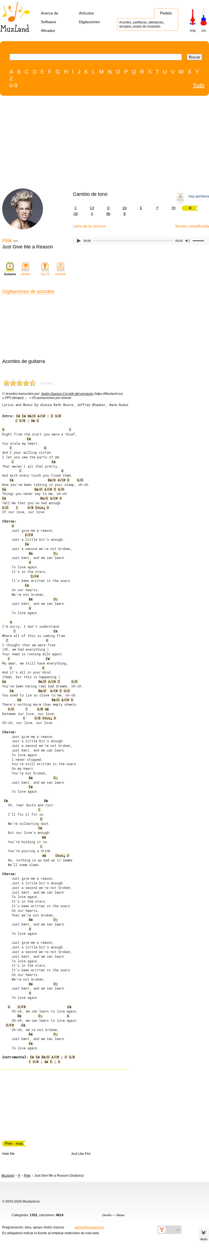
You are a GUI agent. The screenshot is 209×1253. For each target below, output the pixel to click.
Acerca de (49, 13)
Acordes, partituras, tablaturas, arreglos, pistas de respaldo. (141, 24)
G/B (58, 416)
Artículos (86, 13)
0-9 (13, 85)
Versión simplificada (192, 226)
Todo (198, 85)
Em (18, 416)
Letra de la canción (89, 226)
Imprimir (60, 274)
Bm (31, 553)
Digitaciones (89, 22)
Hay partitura (199, 196)
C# (92, 208)
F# (174, 208)
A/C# (41, 416)
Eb (125, 208)
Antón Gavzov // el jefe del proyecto (67, 394)
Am (33, 420)
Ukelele (25, 274)
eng (193, 30)
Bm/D (32, 416)
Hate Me (8, 1154)
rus (203, 30)
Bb (108, 214)
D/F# (29, 535)
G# (75, 214)
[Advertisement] (93, 143)
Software (48, 22)
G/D (80, 480)
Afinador (48, 30)
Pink (7, 240)
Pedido (166, 13)
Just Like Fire (81, 1154)
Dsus (40, 507)
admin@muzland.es (89, 1227)
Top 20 (45, 274)
